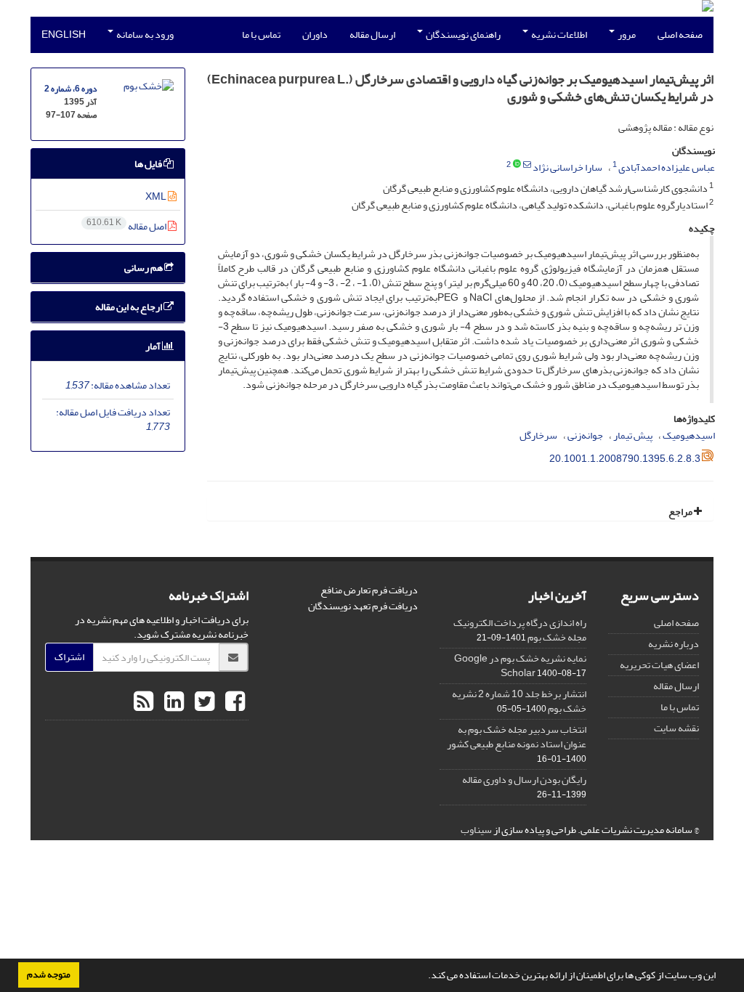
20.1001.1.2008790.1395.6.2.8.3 (624, 458)
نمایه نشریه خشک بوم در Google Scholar (520, 666)
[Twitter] (202, 702)
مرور (626, 34)
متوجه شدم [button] (48, 974)
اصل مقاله (127, 226)
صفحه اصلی (680, 34)
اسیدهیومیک (689, 435)
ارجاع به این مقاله (129, 307)
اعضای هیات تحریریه (659, 665)
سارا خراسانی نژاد (567, 167)
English (63, 34)
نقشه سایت (676, 728)
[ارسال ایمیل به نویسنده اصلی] (527, 165)
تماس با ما (261, 34)
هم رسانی (144, 267)
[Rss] (143, 702)
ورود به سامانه (144, 34)
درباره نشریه (673, 644)
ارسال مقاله (372, 34)
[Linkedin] (172, 702)
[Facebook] (233, 702)
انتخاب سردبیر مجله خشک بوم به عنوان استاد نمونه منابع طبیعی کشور (516, 737)
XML (156, 196)
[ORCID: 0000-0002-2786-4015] (517, 165)
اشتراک (69, 657)
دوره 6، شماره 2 (70, 89)
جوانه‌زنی (585, 435)
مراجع (681, 511)
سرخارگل (538, 435)
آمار (153, 346)
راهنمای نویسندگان (462, 34)
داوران (315, 34)
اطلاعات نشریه (558, 34)
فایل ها (148, 164)
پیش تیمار (632, 435)
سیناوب (476, 829)
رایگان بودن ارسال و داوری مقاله (524, 779)
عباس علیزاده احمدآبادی (666, 167)
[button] (424, 977)
